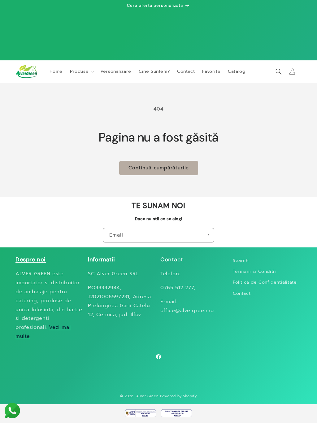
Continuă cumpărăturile (158, 167)
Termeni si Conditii (254, 271)
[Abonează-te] (207, 235)
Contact (241, 293)
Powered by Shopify (178, 396)
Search (241, 260)
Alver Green (147, 396)
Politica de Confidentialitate (265, 282)
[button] (81, 71)
